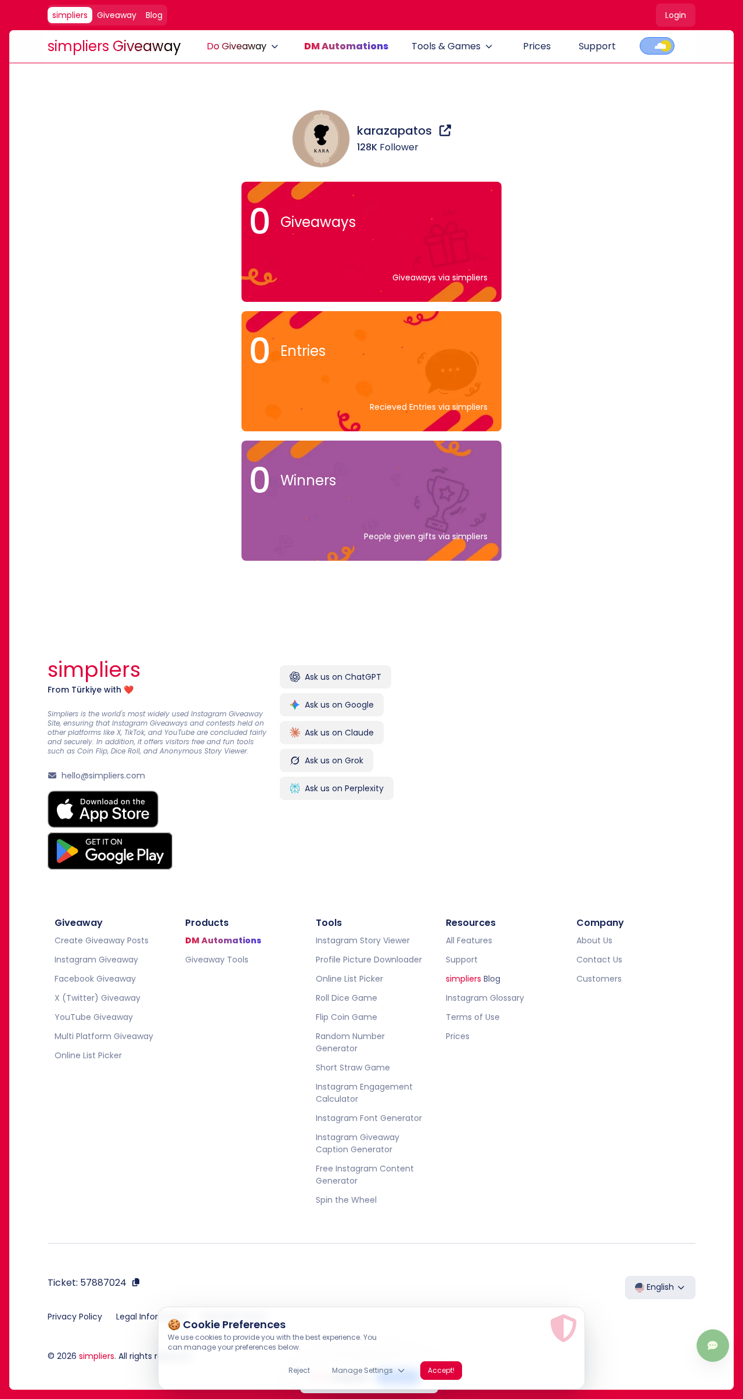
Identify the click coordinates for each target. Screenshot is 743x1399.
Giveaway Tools (216, 959)
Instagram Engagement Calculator (364, 1093)
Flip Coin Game (346, 1017)
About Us (594, 940)
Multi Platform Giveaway (104, 1036)
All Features (469, 940)
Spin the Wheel (346, 1200)
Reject (299, 1370)
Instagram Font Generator (369, 1118)
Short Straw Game (353, 1067)
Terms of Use (473, 1017)
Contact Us (599, 959)
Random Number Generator (350, 1042)
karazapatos (396, 130)
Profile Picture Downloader (369, 959)
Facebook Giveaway (95, 979)
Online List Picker (88, 1055)
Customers (599, 979)
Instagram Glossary (485, 998)
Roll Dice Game (346, 998)
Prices (537, 46)
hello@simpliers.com (103, 775)
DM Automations (346, 46)
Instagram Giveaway (96, 959)
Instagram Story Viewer (363, 940)
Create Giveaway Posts (102, 940)
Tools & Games (446, 46)
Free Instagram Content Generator (365, 1175)
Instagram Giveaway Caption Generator (357, 1143)
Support (597, 46)
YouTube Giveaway (94, 1017)
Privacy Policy (75, 1316)
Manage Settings (362, 1370)
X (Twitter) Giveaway (97, 998)
